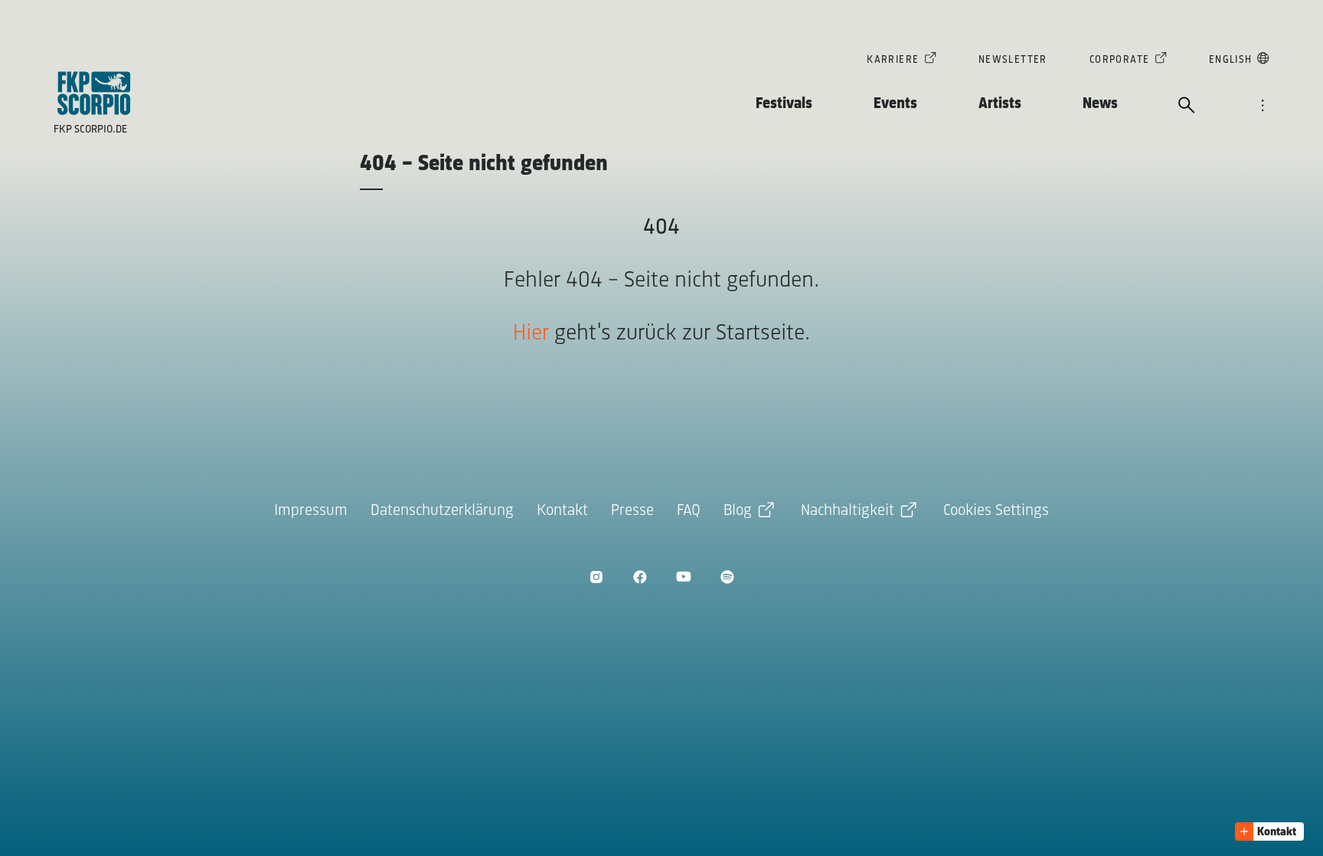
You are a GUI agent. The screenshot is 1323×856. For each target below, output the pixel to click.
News (1100, 104)
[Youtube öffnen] (683, 576)
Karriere (893, 60)
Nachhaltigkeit (847, 511)
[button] (1269, 831)
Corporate (1119, 60)
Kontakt (562, 511)
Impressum (311, 511)
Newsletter (1012, 60)
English (1231, 60)
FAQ (689, 511)
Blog (738, 511)
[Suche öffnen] (1186, 106)
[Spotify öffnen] (727, 576)
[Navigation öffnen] (1262, 106)
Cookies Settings (996, 511)
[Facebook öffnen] (639, 576)
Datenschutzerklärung (442, 511)
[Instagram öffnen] (596, 576)
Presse (632, 511)
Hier (531, 334)
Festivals (784, 104)
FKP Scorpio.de (90, 130)
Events (895, 104)
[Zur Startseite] (94, 93)
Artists (999, 104)
